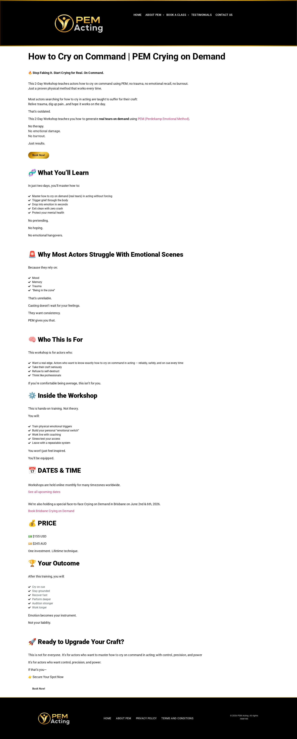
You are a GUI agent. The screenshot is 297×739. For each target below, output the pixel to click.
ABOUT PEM (153, 14)
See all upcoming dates (44, 492)
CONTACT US (224, 14)
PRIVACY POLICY (146, 718)
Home (107, 718)
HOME (137, 14)
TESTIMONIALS (201, 14)
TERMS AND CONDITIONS (177, 718)
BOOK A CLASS (176, 14)
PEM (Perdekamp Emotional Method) (163, 119)
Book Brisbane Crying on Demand (51, 511)
